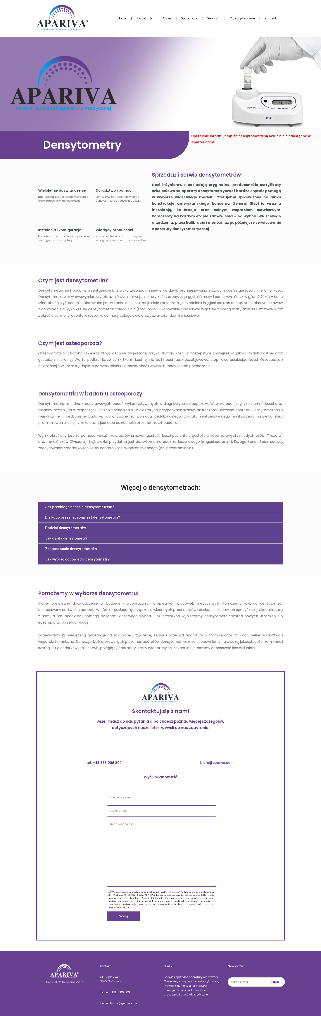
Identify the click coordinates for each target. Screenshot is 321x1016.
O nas (167, 18)
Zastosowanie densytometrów (71, 549)
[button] (160, 507)
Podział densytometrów (65, 528)
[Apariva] (64, 18)
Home (122, 18)
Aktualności (144, 18)
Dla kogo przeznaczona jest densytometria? (82, 517)
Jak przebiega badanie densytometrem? (79, 507)
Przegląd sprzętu (242, 18)
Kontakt (270, 18)
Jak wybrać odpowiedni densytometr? (77, 559)
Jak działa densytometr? (66, 538)
